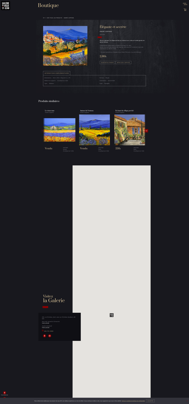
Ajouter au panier (107, 62)
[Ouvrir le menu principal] (185, 4)
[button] (43, 130)
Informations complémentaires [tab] (56, 73)
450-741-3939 (48, 331)
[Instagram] (49, 336)
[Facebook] (44, 336)
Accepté (150, 400)
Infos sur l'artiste (123, 62)
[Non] (187, 401)
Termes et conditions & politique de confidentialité (133, 400)
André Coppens (69, 17)
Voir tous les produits (54, 17)
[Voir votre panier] (185, 9)
